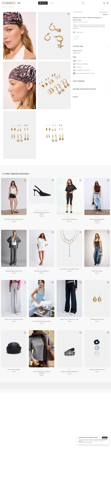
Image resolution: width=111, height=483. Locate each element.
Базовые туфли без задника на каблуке (42, 213)
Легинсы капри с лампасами (69, 219)
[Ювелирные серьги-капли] (97, 298)
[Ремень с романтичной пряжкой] (69, 348)
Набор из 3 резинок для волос (97, 369)
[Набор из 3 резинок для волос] (97, 348)
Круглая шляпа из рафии (14, 369)
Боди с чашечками (97, 271)
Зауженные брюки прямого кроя (14, 271)
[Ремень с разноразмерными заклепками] (97, 196)
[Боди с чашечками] (97, 248)
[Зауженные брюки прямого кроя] (14, 248)
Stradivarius (77, 12)
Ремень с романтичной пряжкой (69, 371)
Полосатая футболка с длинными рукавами (41, 372)
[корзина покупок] (107, 3)
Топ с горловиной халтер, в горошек (41, 321)
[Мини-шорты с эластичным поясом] (14, 196)
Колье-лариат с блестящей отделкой (69, 269)
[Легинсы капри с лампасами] (69, 196)
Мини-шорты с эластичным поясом (14, 219)
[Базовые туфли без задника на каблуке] (41, 191)
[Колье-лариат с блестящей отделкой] (69, 248)
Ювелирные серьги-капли (97, 319)
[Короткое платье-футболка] (41, 248)
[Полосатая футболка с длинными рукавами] (41, 348)
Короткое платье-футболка (42, 271)
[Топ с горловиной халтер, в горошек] (41, 298)
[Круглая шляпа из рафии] (14, 348)
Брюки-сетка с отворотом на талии (14, 319)
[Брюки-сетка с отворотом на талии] (14, 298)
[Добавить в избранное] (25, 180)
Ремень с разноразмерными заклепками (97, 220)
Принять (105, 437)
